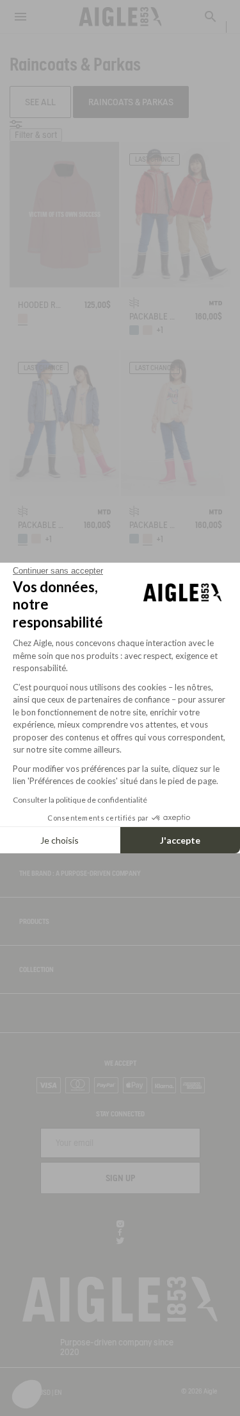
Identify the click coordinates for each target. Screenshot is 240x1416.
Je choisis (59, 840)
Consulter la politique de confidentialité (80, 800)
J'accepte (180, 840)
